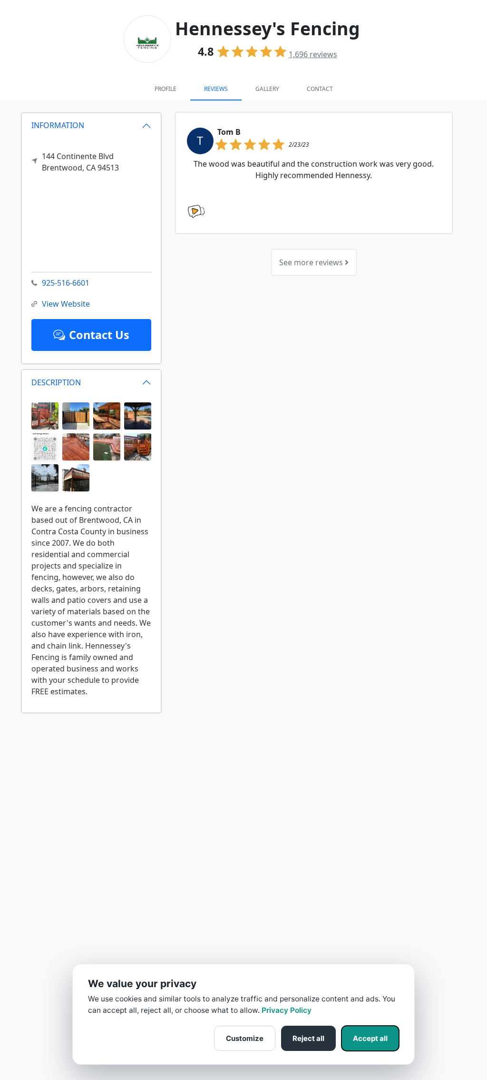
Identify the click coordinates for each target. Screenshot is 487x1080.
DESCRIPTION (56, 382)
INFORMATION (57, 125)
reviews (313, 54)
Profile (165, 89)
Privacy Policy (287, 1010)
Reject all (308, 1038)
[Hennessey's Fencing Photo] (44, 415)
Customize (244, 1038)
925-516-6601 (65, 283)
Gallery (267, 89)
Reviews (216, 89)
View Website (66, 304)
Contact (320, 89)
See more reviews (312, 262)
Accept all (370, 1038)
